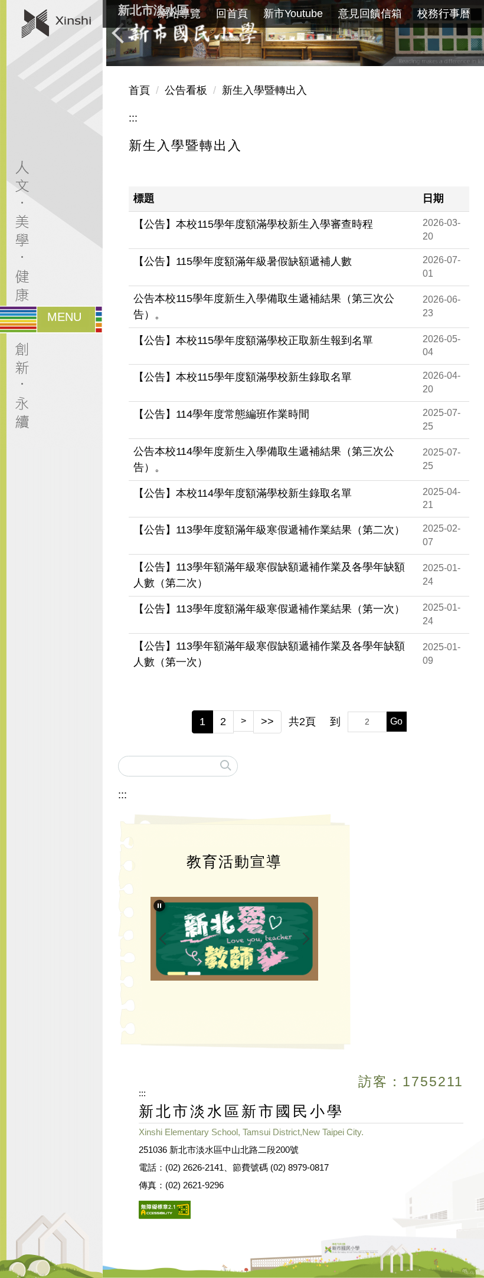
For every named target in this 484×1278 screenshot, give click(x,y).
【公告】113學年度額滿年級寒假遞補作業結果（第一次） (269, 609)
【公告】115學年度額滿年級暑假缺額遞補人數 (242, 261)
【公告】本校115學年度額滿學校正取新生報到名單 (253, 340)
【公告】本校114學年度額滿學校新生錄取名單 (242, 493)
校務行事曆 (443, 13)
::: (133, 118)
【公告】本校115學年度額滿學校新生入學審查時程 (253, 224)
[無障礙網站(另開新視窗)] (165, 1209)
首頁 (139, 90)
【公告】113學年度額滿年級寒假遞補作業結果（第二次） (269, 530)
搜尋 (225, 763)
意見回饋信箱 (370, 13)
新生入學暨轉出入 (264, 90)
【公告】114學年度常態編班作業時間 (221, 414)
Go (396, 721)
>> (267, 722)
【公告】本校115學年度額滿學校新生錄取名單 (242, 377)
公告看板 (186, 90)
